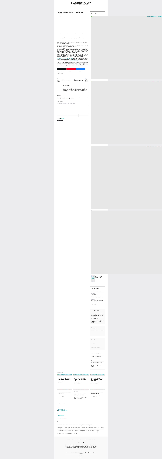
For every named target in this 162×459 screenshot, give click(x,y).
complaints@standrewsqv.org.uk (95, 347)
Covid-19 (72, 427)
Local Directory (69, 439)
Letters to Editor (88, 8)
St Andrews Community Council (94, 430)
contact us (66, 98)
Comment (58, 105)
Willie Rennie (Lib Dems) (61, 415)
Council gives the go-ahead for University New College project (64, 379)
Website (79, 114)
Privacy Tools (81, 455)
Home (63, 8)
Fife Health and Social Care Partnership (91, 427)
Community (71, 8)
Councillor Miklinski (67, 427)
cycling (79, 427)
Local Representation (77, 439)
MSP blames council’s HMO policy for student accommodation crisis (97, 301)
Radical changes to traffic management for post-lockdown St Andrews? (97, 304)
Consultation (74, 425)
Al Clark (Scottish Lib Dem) (61, 409)
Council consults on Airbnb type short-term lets (64, 393)
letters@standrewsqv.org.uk (94, 318)
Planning (82, 8)
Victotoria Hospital (60, 73)
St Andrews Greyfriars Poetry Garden (96, 291)
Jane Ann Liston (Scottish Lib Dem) (62, 410)
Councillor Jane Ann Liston (93, 425)
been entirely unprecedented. (73, 60)
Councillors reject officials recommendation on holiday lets (80, 379)
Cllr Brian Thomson (69, 424)
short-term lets (77, 430)
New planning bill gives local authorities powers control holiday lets (97, 297)
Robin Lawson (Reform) (61, 411)
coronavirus (79, 425)
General (66, 8)
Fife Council (83, 427)
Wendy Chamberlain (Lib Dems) (62, 418)
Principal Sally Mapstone (61, 430)
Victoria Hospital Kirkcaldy (68, 433)
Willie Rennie (75, 433)
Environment (77, 8)
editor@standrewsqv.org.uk (94, 333)
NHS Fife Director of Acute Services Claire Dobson (65, 58)
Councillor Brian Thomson (85, 425)
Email (68, 114)
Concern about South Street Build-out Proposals (97, 393)
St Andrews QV (81, 2)
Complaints (85, 439)
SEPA (72, 430)
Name (58, 114)
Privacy (89, 439)
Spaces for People (82, 430)
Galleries (94, 8)
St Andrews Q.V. (66, 85)
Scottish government (68, 430)
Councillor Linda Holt (60, 427)
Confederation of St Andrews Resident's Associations (64, 425)
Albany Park (59, 424)
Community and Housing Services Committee (86, 424)
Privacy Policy (63, 118)
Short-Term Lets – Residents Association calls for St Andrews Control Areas (99, 277)
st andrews (87, 430)
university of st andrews (61, 433)
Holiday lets (102, 427)
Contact (98, 8)
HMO (98, 427)
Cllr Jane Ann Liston (75, 424)
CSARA (76, 427)
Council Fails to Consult (94, 294)
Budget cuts (63, 424)
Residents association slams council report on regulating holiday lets (96, 379)
